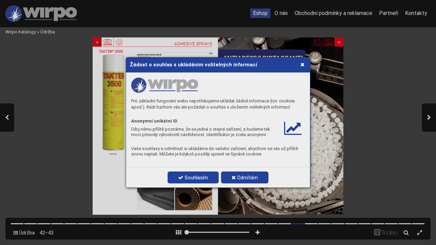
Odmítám (247, 178)
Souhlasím (195, 178)
